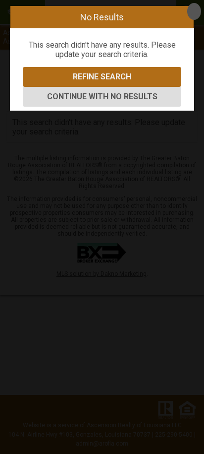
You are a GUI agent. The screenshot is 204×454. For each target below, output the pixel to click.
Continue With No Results (102, 96)
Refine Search (102, 76)
